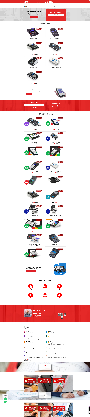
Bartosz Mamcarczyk (28, 341)
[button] (5, 402)
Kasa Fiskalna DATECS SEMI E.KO (34, 38)
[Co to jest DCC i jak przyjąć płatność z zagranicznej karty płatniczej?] (34, 383)
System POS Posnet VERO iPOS (34, 229)
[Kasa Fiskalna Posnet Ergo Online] (33, 122)
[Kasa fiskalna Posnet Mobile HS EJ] (33, 76)
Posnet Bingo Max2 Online (56, 186)
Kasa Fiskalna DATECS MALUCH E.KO (55, 38)
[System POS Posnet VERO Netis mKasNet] (54, 224)
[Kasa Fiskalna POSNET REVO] (33, 61)
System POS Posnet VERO (34, 142)
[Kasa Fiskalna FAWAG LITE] (33, 47)
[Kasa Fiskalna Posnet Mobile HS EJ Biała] (54, 61)
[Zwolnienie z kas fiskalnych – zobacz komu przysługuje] (63, 383)
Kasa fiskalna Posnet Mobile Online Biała (56, 171)
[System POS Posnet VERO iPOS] (33, 224)
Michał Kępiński (49, 331)
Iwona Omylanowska (50, 341)
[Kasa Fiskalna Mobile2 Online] (54, 195)
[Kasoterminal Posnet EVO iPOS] (54, 151)
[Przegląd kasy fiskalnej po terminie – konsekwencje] (48, 383)
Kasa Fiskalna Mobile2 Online (55, 200)
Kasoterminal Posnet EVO (34, 171)
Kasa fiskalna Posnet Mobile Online (56, 142)
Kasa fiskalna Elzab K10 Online (34, 186)
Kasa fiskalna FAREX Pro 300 (56, 244)
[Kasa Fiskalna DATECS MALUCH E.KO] (54, 32)
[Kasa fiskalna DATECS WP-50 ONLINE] (54, 209)
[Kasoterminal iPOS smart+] (33, 253)
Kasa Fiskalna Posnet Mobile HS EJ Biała (55, 67)
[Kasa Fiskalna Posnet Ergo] (54, 47)
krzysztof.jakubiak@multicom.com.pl (39, 315)
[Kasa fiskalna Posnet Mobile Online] (54, 136)
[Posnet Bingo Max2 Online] (54, 180)
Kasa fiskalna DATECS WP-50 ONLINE (55, 215)
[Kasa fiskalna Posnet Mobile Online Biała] (54, 165)
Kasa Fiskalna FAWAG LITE (34, 52)
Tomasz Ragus (49, 335)
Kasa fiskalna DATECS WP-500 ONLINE (34, 244)
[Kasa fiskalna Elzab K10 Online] (33, 180)
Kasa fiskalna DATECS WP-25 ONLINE (34, 215)
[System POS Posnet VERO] (33, 136)
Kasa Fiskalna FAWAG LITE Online (34, 200)
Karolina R (27, 335)
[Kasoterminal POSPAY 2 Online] (54, 122)
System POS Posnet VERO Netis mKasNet (56, 229)
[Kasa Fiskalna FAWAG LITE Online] (33, 195)
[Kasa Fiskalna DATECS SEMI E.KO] (33, 32)
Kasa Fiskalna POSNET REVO (34, 67)
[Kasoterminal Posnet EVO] (33, 165)
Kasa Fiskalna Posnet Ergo (56, 52)
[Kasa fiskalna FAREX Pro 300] (54, 238)
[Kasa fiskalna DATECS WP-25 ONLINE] (33, 209)
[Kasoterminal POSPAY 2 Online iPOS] (33, 151)
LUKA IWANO (27, 331)
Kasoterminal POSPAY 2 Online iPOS (34, 157)
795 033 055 (36, 316)
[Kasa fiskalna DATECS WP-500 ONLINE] (33, 238)
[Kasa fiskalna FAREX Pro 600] (54, 253)
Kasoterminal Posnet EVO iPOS (55, 157)
